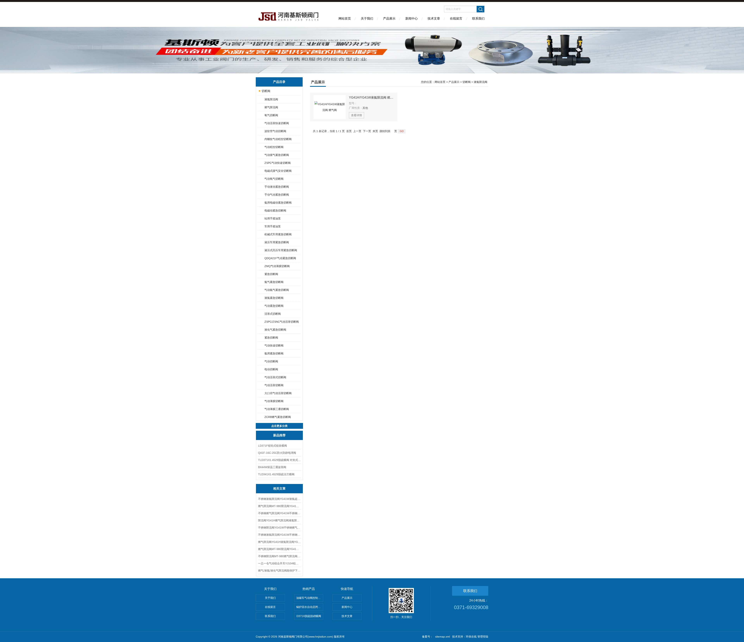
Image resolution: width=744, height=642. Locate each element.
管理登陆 (482, 636)
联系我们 (478, 18)
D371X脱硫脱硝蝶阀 (308, 616)
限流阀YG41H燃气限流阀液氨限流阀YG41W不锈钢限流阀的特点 (279, 520)
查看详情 (356, 115)
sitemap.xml (442, 636)
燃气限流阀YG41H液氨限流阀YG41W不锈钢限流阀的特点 (279, 541)
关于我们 (367, 18)
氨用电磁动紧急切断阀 (278, 202)
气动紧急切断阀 (273, 305)
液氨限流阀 (271, 99)
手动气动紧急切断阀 (276, 194)
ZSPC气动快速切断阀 (277, 162)
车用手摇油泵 (272, 226)
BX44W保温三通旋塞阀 (272, 467)
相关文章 (279, 488)
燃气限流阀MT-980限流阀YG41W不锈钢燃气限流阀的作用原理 (279, 506)
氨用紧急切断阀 (273, 353)
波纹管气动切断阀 (275, 131)
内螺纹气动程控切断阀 (278, 139)
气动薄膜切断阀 (273, 401)
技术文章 (434, 18)
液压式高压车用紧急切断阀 (280, 250)
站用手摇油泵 (272, 218)
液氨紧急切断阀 (273, 297)
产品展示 (389, 18)
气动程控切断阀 (273, 147)
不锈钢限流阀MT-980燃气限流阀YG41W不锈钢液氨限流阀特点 (279, 556)
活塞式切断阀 (272, 313)
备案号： (427, 636)
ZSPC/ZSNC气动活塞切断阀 (281, 321)
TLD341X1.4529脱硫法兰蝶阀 (276, 474)
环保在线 (471, 636)
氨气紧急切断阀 (273, 282)
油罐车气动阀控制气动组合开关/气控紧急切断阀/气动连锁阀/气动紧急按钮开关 (309, 597)
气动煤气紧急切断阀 (276, 154)
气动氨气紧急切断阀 (276, 289)
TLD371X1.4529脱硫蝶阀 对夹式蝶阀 (279, 460)
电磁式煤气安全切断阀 (278, 170)
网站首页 (344, 18)
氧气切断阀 (271, 115)
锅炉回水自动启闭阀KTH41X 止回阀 (309, 606)
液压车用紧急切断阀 (276, 242)
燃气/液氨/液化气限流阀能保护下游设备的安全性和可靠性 (279, 570)
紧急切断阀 (271, 274)
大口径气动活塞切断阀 (278, 393)
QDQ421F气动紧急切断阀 (280, 258)
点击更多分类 (279, 425)
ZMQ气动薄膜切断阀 (277, 266)
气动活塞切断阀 (273, 385)
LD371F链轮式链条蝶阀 (272, 445)
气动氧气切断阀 (273, 178)
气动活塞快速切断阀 (276, 123)
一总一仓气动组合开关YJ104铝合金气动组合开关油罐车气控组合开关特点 (279, 563)
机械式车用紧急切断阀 (278, 234)
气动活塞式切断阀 (275, 377)
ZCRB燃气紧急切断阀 (277, 417)
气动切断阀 (271, 361)
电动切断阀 (271, 369)
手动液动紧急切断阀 (276, 186)
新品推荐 (279, 435)
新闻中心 (411, 18)
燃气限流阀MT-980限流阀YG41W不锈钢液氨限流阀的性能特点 (279, 549)
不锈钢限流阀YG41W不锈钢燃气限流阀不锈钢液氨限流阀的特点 (279, 527)
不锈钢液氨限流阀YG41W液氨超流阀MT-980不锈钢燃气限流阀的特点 (279, 498)
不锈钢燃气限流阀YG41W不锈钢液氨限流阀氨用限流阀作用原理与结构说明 (279, 513)
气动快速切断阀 (273, 345)
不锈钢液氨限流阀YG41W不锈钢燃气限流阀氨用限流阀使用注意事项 (279, 534)
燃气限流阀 (271, 107)
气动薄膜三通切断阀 (276, 409)
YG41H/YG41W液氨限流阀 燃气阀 (371, 97)
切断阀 (266, 91)
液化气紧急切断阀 (275, 329)
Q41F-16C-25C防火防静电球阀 (277, 452)
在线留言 (456, 18)
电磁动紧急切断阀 (275, 210)
